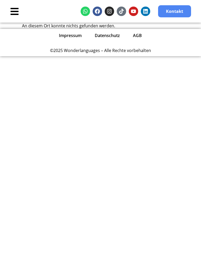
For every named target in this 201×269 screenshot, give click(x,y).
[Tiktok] (121, 11)
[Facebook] (97, 11)
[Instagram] (109, 11)
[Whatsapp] (85, 11)
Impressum (70, 35)
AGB (137, 35)
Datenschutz (107, 35)
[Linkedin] (145, 11)
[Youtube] (133, 11)
